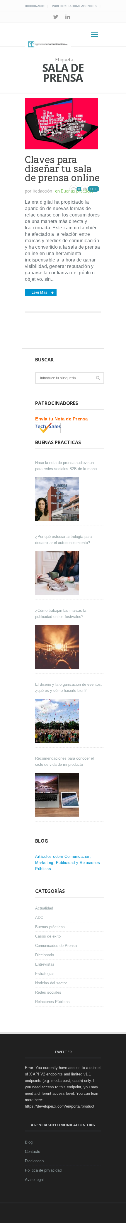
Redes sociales (48, 992)
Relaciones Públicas (52, 1001)
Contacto (32, 1151)
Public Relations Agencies (74, 6)
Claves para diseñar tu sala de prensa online (62, 168)
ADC (39, 917)
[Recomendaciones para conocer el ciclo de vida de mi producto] (58, 794)
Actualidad (44, 908)
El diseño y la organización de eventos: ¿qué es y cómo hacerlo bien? (68, 687)
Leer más (39, 292)
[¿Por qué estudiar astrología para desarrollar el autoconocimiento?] (58, 573)
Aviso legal (34, 1179)
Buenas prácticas (77, 191)
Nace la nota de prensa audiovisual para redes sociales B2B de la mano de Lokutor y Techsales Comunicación (68, 466)
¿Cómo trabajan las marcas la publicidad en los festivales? (60, 613)
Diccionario (35, 6)
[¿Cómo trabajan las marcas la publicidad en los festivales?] (58, 647)
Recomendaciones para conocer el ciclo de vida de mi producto (64, 761)
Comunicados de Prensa (56, 945)
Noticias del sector (51, 983)
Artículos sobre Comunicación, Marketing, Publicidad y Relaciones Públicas (67, 862)
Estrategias (45, 973)
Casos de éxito (48, 936)
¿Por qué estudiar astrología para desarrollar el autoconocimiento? (63, 539)
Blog (29, 1142)
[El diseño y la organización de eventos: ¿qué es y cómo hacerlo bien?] (58, 721)
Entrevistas (45, 964)
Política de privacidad (43, 1170)
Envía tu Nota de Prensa (61, 418)
